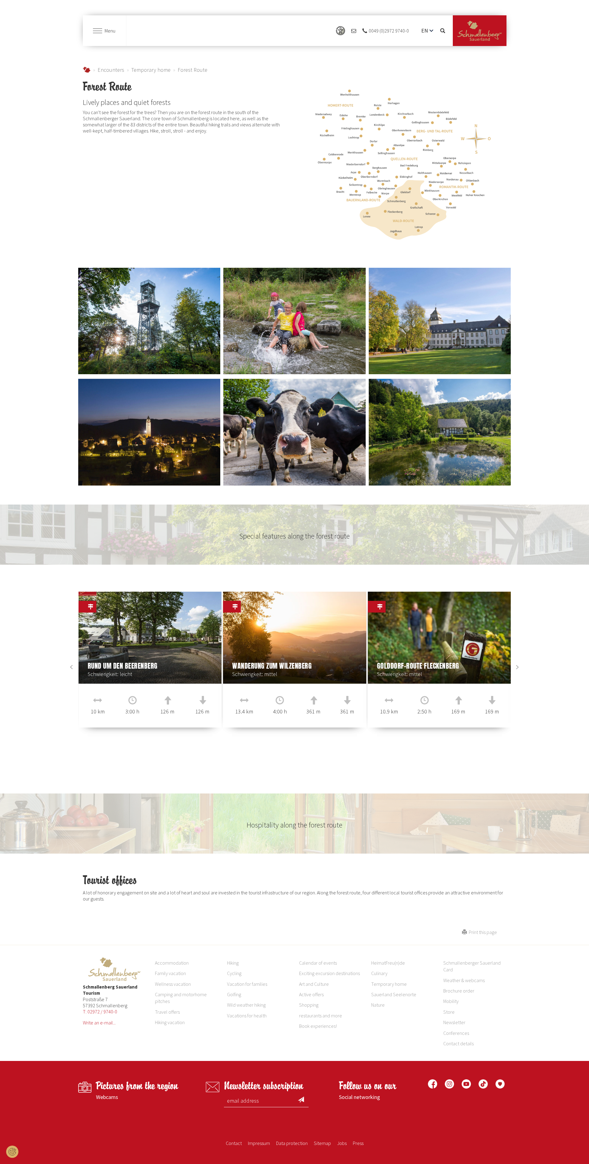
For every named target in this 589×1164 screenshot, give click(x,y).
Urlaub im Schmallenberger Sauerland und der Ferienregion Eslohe (86, 69)
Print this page (482, 932)
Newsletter (454, 1022)
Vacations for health (247, 1015)
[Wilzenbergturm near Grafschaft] (149, 321)
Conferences (456, 1033)
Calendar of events (318, 963)
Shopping (308, 1005)
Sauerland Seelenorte (393, 994)
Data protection (292, 1143)
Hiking (233, 963)
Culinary (379, 973)
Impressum (259, 1143)
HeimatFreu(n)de (388, 963)
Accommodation (172, 963)
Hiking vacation (170, 1022)
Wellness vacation (173, 984)
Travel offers (167, 1012)
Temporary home (151, 69)
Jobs (342, 1143)
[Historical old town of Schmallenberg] (149, 432)
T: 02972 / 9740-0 (100, 1011)
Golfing (234, 994)
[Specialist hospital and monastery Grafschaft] (440, 321)
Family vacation (170, 973)
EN (424, 30)
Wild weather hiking (246, 1005)
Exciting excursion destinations (329, 973)
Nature (378, 1005)
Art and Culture (314, 984)
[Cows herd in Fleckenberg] (294, 432)
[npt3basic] (479, 31)
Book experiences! (318, 1026)
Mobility (451, 1001)
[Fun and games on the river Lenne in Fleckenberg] (294, 321)
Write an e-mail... (99, 1023)
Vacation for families (247, 984)
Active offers (311, 994)
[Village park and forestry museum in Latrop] (440, 432)
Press (358, 1143)
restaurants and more (320, 1015)
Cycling (234, 973)
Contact (234, 1143)
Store (449, 1012)
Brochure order (458, 991)
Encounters (111, 69)
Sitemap (322, 1143)
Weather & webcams (464, 980)
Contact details (458, 1043)
